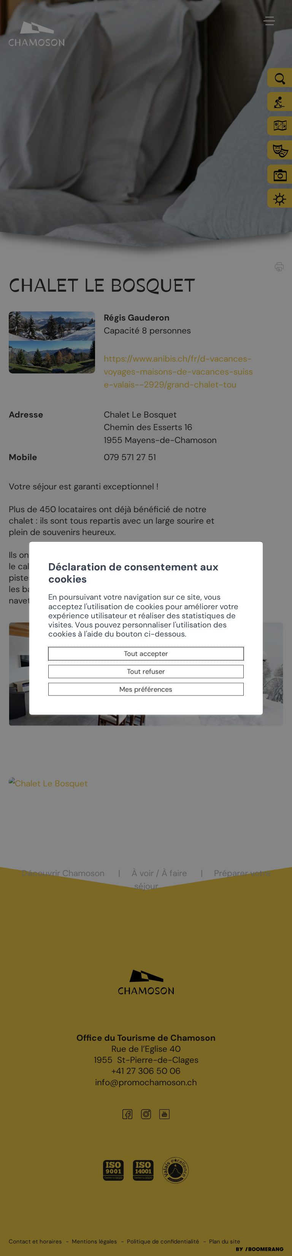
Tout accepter (146, 653)
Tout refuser (146, 671)
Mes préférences (145, 689)
